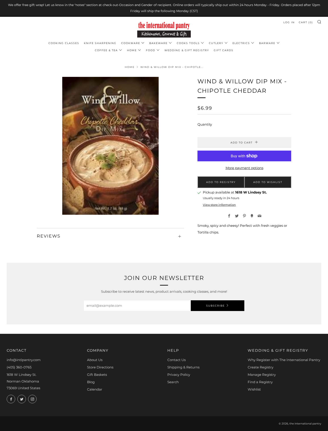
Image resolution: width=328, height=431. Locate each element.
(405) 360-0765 (19, 367)
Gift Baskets (97, 374)
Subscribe (215, 305)
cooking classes (63, 43)
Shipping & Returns (183, 367)
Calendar (94, 389)
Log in (289, 22)
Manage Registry (262, 374)
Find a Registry (260, 382)
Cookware (130, 43)
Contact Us (176, 360)
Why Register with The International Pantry (284, 360)
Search (173, 382)
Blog (91, 382)
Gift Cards (223, 50)
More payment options (244, 168)
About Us (94, 360)
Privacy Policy (178, 374)
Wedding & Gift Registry (186, 50)
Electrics (241, 43)
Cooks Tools (188, 43)
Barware (267, 43)
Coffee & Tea (106, 50)
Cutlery (216, 43)
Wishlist (254, 389)
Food (150, 50)
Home (132, 50)
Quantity (204, 124)
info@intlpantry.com (24, 360)
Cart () (306, 22)
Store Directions (100, 367)
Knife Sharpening (100, 43)
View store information (219, 204)
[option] (110, 146)
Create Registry (260, 367)
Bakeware (158, 43)
